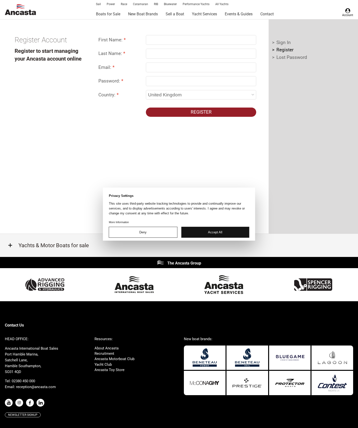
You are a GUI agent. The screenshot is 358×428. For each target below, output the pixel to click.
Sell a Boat (175, 14)
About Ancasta (106, 348)
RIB (156, 4)
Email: (105, 67)
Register (201, 112)
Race (124, 4)
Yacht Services (204, 14)
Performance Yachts (196, 4)
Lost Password (291, 57)
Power (111, 4)
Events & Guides (239, 14)
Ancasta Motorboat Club (114, 359)
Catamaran (140, 4)
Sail (98, 4)
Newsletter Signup (23, 415)
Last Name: (110, 53)
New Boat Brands (143, 14)
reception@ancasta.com (36, 387)
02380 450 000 (23, 381)
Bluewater (170, 4)
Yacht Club (103, 364)
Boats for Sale (108, 14)
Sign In (283, 42)
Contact (267, 14)
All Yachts (221, 4)
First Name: (111, 40)
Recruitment (104, 353)
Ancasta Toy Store (109, 370)
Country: (107, 95)
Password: (109, 81)
